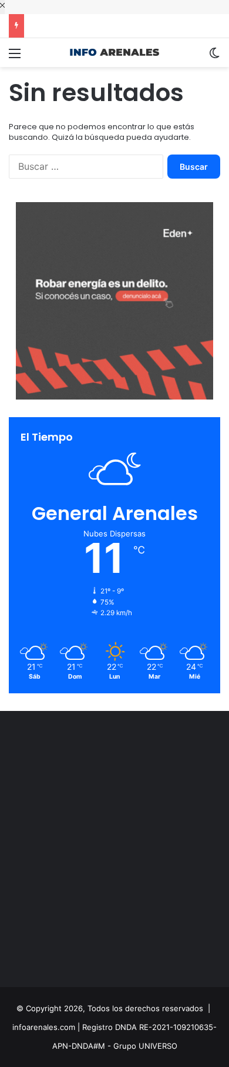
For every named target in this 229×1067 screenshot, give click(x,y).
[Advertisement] (114, 852)
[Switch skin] (214, 57)
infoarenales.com (43, 1027)
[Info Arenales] (114, 52)
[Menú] (15, 57)
